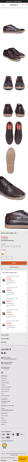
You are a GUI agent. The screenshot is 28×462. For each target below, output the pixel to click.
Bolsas (2, 417)
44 (20, 246)
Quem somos (4, 378)
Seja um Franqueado (17, 1)
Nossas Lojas (9, 1)
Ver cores (15, 460)
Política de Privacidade (6, 387)
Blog (2, 393)
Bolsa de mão (4, 422)
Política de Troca (5, 391)
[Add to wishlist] (26, 232)
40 (8, 246)
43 (17, 246)
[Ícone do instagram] (2, 353)
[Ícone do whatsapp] (5, 353)
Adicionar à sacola (23, 457)
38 (2, 246)
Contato (3, 384)
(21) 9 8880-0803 (7, 405)
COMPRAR (14, 263)
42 (14, 246)
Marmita (3, 424)
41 (11, 246)
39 (5, 246)
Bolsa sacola (4, 420)
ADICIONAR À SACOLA (14, 267)
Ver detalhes (4, 460)
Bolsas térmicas (4, 415)
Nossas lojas (3, 380)
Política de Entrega (5, 389)
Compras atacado (5, 382)
